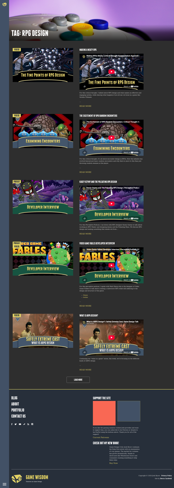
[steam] (24, 424)
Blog (14, 398)
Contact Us (18, 416)
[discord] (32, 424)
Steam (85, 295)
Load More (78, 379)
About (15, 404)
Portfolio (17, 410)
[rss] (28, 424)
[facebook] (11, 424)
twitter (85, 297)
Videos (16, 49)
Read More (85, 106)
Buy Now (113, 463)
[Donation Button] (129, 410)
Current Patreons (101, 438)
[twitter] (16, 424)
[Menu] (4, 484)
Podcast (17, 181)
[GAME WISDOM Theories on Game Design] (29, 486)
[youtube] (20, 424)
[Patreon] (104, 412)
